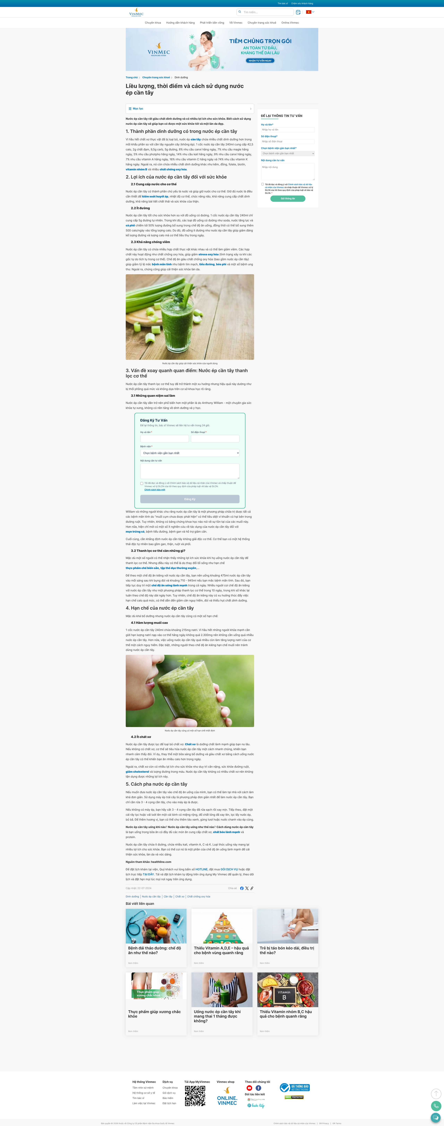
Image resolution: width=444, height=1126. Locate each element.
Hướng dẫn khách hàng (180, 22)
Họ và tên (146, 432)
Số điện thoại (199, 432)
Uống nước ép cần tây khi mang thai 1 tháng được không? (217, 1016)
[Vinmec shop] (227, 1096)
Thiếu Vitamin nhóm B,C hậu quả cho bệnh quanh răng (286, 1014)
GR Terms (336, 1123)
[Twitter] (247, 888)
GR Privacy (324, 1123)
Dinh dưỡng (181, 77)
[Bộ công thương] (294, 1088)
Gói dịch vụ (169, 1092)
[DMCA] (294, 1097)
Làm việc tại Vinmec (144, 1103)
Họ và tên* (267, 124)
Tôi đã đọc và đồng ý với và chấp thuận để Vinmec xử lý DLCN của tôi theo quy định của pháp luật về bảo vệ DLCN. (289, 188)
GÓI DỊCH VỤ (229, 869)
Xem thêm (133, 963)
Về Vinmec (236, 22)
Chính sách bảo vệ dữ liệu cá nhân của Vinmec (294, 1123)
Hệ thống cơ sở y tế (144, 1092)
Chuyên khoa (153, 22)
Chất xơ (179, 896)
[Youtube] (249, 1088)
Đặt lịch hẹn (169, 1103)
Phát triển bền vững (212, 22)
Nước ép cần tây (151, 896)
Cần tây (168, 896)
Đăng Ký (189, 499)
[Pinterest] (251, 888)
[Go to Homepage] (136, 12)
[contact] (436, 1106)
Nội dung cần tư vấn (151, 460)
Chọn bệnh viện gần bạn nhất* (279, 148)
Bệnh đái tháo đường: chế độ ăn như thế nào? (154, 950)
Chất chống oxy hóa (198, 896)
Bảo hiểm (168, 1098)
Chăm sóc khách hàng (302, 3)
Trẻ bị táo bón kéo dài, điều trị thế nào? (287, 950)
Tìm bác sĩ (283, 3)
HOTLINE (201, 869)
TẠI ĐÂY (148, 874)
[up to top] (436, 1094)
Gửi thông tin (288, 198)
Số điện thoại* (269, 136)
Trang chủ (132, 77)
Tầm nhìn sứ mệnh (143, 1087)
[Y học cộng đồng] (256, 1099)
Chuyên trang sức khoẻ (262, 22)
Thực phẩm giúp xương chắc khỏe (154, 1014)
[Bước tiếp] (256, 1105)
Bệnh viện (146, 446)
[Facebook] (242, 888)
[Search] (239, 12)
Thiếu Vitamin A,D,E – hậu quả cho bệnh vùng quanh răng (221, 950)
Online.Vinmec (290, 22)
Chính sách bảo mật (154, 489)
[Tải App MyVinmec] (195, 1096)
